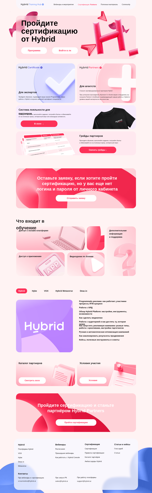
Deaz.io (21, 462)
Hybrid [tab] (21, 291)
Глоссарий (118, 449)
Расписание (60, 449)
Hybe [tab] (34, 291)
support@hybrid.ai (84, 481)
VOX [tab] (46, 291)
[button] (76, 198)
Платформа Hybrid (25, 449)
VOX (20, 453)
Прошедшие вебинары (64, 453)
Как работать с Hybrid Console (67, 457)
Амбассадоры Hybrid (93, 461)
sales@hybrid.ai (61, 481)
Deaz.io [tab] (83, 291)
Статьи (117, 453)
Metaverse (22, 466)
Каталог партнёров (92, 457)
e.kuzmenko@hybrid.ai (27, 481)
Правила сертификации (94, 453)
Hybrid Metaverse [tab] (64, 291)
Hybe (20, 458)
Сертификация (91, 449)
